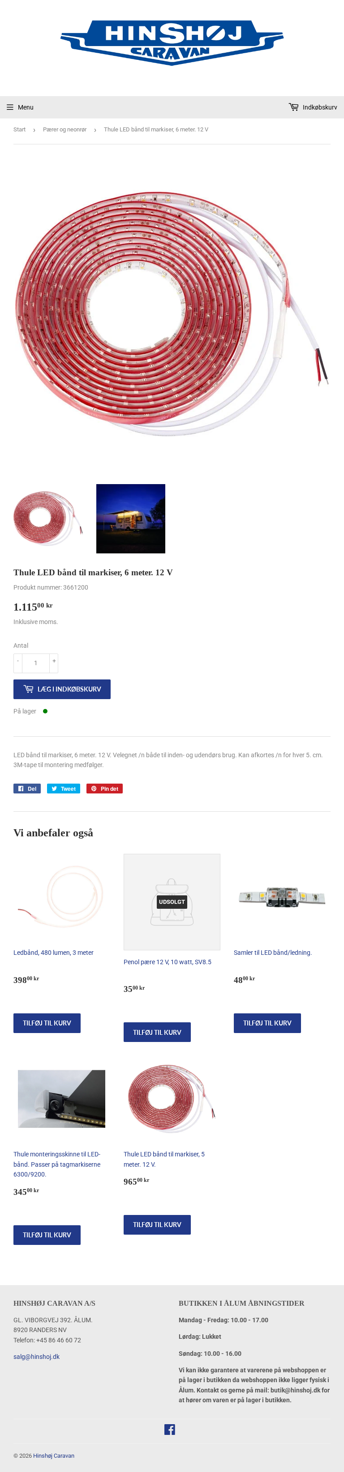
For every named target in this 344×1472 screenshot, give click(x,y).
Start (19, 129)
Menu (26, 107)
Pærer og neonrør (64, 129)
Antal (20, 645)
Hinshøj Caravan (53, 1455)
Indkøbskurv (319, 107)
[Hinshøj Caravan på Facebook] (170, 1431)
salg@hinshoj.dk (36, 1356)
